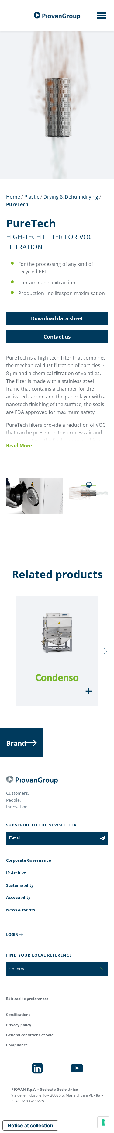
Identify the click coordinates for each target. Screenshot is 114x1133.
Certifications (18, 1014)
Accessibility (18, 897)
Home (13, 196)
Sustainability (19, 885)
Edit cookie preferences (27, 998)
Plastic (31, 196)
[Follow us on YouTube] (77, 1068)
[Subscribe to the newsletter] (102, 838)
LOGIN (12, 934)
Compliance (17, 1045)
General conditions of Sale (30, 1034)
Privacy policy (18, 1024)
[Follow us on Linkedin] (37, 1068)
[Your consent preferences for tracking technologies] (103, 1122)
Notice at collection (30, 1125)
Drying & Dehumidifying (70, 196)
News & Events (20, 909)
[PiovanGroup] (57, 15)
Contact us (57, 336)
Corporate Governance (28, 860)
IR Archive (16, 872)
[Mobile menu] (101, 17)
